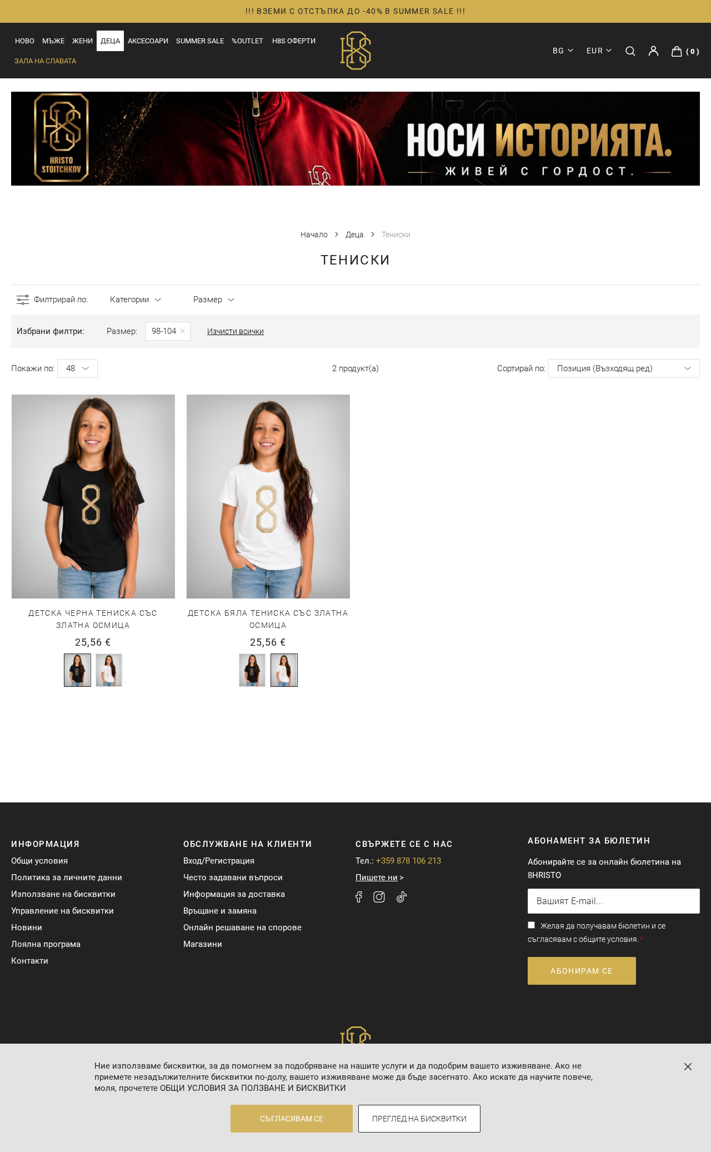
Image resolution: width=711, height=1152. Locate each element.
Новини (26, 927)
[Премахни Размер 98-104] (168, 331)
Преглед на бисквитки (419, 1118)
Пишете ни (377, 877)
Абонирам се (581, 970)
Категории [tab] (129, 300)
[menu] (140, 40)
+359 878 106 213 (408, 861)
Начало (315, 234)
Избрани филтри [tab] (49, 331)
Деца (355, 234)
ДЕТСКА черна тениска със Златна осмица (93, 619)
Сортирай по (520, 368)
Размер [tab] (207, 300)
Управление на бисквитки (62, 911)
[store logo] (355, 50)
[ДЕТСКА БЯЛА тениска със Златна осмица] (109, 670)
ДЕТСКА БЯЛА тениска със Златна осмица (268, 619)
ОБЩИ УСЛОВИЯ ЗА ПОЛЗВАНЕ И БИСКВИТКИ (253, 1088)
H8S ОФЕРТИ (294, 41)
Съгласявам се (291, 1118)
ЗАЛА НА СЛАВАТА (45, 61)
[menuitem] (24, 41)
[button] (599, 50)
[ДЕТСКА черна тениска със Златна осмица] (77, 670)
